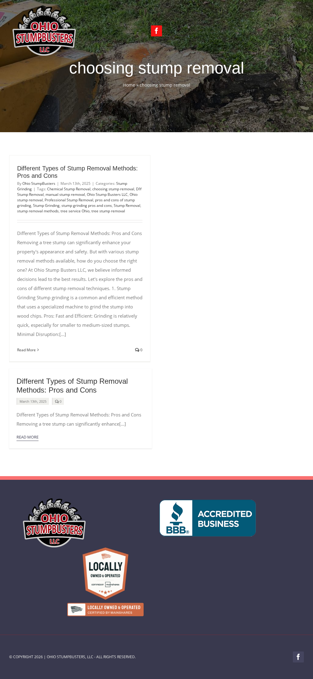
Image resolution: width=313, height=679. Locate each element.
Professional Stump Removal (69, 200)
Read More (26, 350)
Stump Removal (127, 205)
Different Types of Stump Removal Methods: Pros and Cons (72, 385)
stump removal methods (38, 211)
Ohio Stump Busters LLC (107, 194)
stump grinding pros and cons (86, 205)
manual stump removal (65, 194)
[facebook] (156, 30)
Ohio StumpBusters (38, 183)
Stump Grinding (46, 205)
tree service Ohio (75, 211)
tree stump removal (108, 211)
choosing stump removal (113, 189)
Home (129, 85)
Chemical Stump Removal (68, 189)
